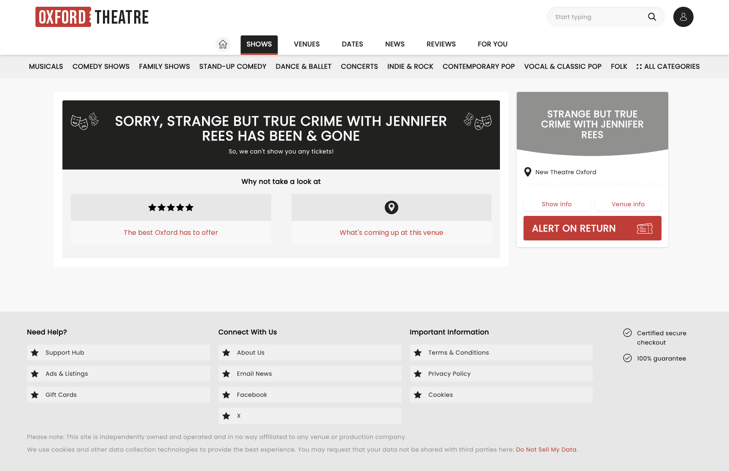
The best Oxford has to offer (171, 232)
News (395, 44)
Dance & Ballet (304, 66)
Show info (557, 204)
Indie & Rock (411, 66)
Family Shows (164, 66)
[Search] (654, 17)
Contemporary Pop (479, 66)
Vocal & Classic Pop (563, 66)
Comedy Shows (101, 66)
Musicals (46, 66)
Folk (619, 66)
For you (493, 44)
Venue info (628, 204)
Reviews (441, 44)
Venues (307, 44)
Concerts (359, 66)
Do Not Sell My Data (546, 449)
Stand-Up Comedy (233, 66)
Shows (259, 44)
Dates (352, 44)
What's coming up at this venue (391, 232)
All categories (672, 66)
